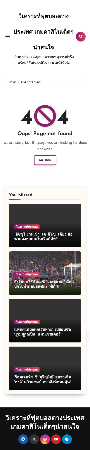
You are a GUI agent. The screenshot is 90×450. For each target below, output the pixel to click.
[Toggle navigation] (7, 36)
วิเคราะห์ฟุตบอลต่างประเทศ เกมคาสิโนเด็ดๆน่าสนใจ (44, 32)
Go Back (45, 160)
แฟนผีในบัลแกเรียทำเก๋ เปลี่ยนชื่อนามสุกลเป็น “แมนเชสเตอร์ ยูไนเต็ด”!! (42, 334)
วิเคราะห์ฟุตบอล (27, 227)
